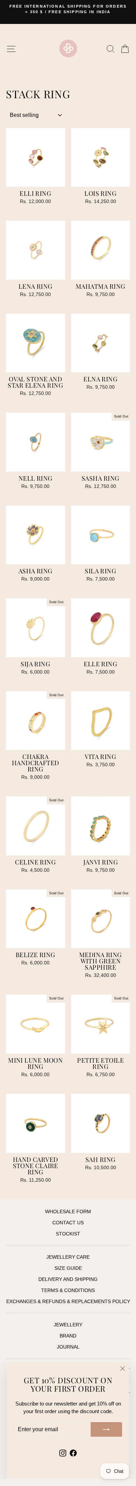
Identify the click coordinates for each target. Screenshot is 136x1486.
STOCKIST (68, 1233)
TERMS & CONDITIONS (68, 1290)
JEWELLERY (68, 1324)
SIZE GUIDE (68, 1268)
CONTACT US (68, 1222)
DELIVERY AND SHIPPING (68, 1279)
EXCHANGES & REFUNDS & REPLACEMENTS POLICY (68, 1301)
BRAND (68, 1336)
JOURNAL (68, 1347)
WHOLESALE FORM (68, 1211)
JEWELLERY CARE (68, 1257)
